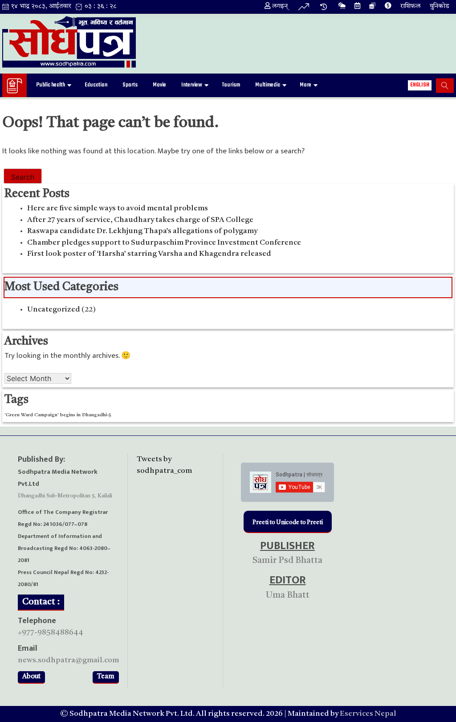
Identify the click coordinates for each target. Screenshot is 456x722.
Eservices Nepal (368, 714)
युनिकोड (439, 6)
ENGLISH (419, 85)
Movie (159, 85)
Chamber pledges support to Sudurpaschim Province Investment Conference (164, 242)
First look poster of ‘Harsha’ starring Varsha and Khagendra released (149, 254)
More (305, 85)
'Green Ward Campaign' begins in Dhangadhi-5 (57, 415)
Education (96, 85)
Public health (51, 85)
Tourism (231, 85)
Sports (130, 85)
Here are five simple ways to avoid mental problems (117, 208)
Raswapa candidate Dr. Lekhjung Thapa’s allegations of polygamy (142, 231)
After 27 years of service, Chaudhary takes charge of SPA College (140, 220)
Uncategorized (53, 309)
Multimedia (267, 85)
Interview (191, 85)
